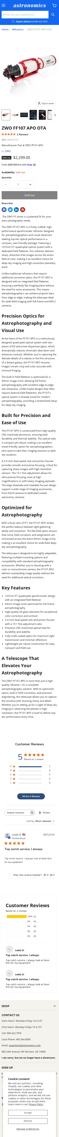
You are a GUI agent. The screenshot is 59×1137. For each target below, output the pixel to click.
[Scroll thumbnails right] (54, 115)
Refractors (18, 29)
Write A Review (31, 796)
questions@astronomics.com (25, 1045)
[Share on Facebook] (4, 209)
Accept (28, 1112)
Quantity (6, 177)
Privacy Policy (36, 1104)
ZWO (8, 151)
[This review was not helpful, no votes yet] (51, 875)
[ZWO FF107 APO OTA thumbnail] (6, 115)
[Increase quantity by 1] (31, 184)
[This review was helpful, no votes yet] (45, 875)
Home (5, 29)
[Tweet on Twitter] (10, 209)
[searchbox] (17, 812)
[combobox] (41, 821)
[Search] (53, 14)
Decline (28, 1120)
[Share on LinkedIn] (16, 209)
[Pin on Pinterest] (22, 209)
